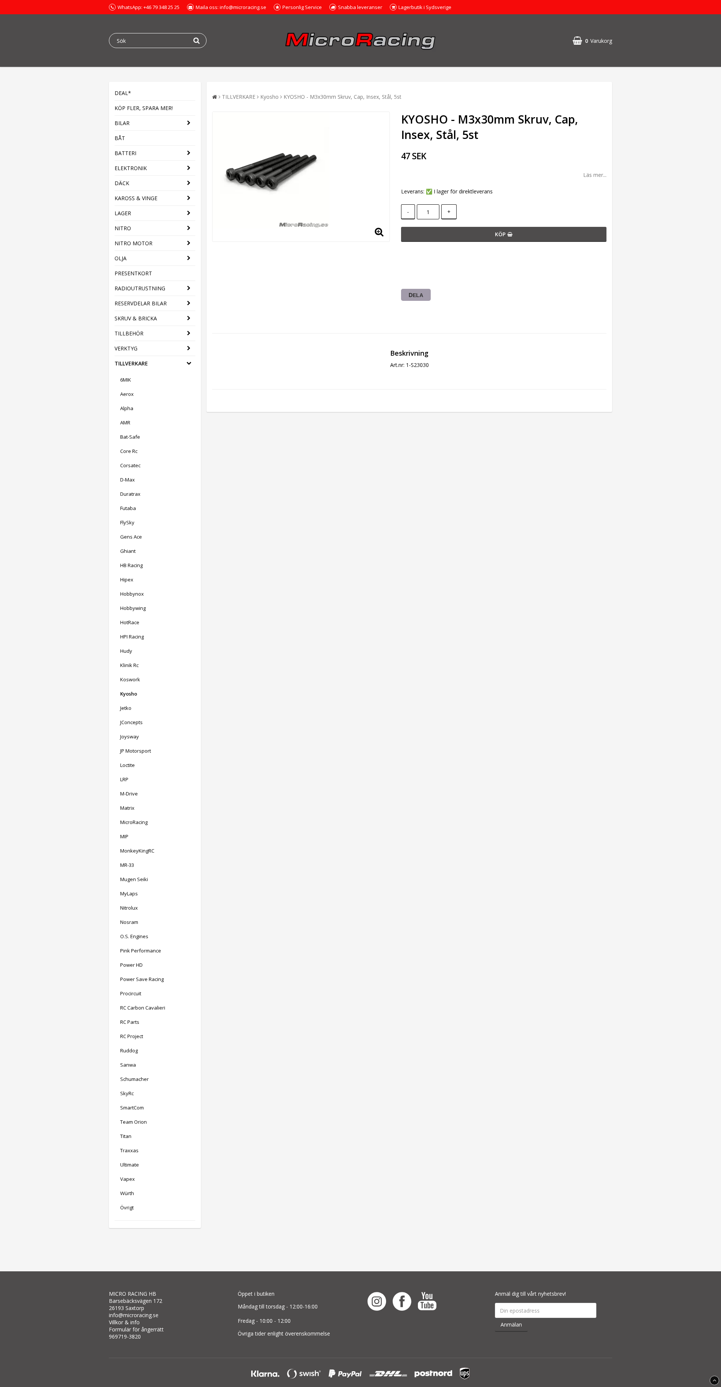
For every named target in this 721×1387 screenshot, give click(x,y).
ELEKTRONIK (131, 168)
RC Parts (129, 1022)
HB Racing (131, 565)
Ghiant (128, 551)
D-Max (127, 479)
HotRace (129, 622)
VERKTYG (126, 348)
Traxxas (129, 1150)
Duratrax (130, 494)
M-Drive (129, 793)
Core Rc (128, 451)
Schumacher (134, 1079)
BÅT (120, 138)
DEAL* (123, 93)
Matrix (127, 807)
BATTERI (125, 153)
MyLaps (129, 893)
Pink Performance (140, 950)
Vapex (127, 1179)
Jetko (125, 708)
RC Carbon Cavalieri (142, 1007)
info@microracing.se (133, 1315)
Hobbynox (132, 593)
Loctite (127, 765)
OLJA (121, 258)
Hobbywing (133, 608)
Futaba (128, 508)
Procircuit (130, 993)
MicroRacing (134, 822)
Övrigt (127, 1207)
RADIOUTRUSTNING (140, 288)
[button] (592, 41)
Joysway (129, 736)
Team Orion (133, 1121)
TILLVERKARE (131, 363)
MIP (124, 836)
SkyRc (127, 1093)
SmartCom (132, 1107)
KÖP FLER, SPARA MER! (144, 108)
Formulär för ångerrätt (136, 1329)
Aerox (127, 394)
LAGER (123, 213)
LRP (124, 779)
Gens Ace (131, 536)
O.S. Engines (134, 936)
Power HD (131, 964)
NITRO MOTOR (133, 243)
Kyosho (128, 693)
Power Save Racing (142, 979)
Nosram (129, 922)
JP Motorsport (135, 750)
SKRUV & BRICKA (136, 318)
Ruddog (129, 1050)
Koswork (130, 679)
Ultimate (129, 1164)
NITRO (123, 228)
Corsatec (130, 465)
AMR (125, 422)
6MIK (125, 379)
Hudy (126, 650)
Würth (127, 1193)
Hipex (126, 579)
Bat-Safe (130, 436)
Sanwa (128, 1064)
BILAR (122, 123)
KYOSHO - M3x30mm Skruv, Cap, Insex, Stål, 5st (342, 96)
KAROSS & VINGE (136, 198)
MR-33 (127, 865)
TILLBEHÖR (129, 333)
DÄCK (122, 183)
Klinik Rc (129, 665)
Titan (125, 1136)
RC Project (131, 1036)
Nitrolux (129, 907)
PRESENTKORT (133, 273)
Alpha (126, 408)
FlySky (127, 522)
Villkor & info (124, 1322)
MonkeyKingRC (137, 850)
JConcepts (131, 722)
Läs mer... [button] (594, 174)
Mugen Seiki (134, 879)
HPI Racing (132, 636)
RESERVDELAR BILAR (141, 303)
